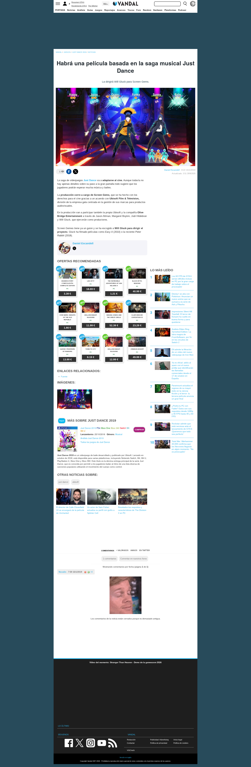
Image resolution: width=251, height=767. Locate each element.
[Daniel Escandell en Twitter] (74, 248)
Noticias (71, 10)
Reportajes (109, 10)
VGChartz (131, 750)
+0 (91, 572)
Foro (138, 10)
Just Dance (90, 180)
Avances (121, 10)
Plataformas (170, 10)
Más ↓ (105, 4)
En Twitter (144, 550)
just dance (63, 482)
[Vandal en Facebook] (68, 743)
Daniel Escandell (172, 170)
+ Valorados (122, 550)
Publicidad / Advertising (159, 740)
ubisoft (75, 482)
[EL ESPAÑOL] (193, 4)
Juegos (98, 10)
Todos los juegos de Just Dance (95, 442)
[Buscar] (185, 3)
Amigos (133, 550)
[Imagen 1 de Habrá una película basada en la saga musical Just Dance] (74, 399)
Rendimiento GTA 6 (79, 6)
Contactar (131, 743)
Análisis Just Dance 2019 (92, 438)
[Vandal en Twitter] (79, 743)
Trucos (131, 10)
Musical (118, 434)
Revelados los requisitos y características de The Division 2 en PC (132, 510)
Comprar (139, 430)
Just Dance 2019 (88, 428)
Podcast (182, 10)
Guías (90, 10)
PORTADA (60, 10)
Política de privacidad (158, 743)
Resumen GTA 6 (77, 2)
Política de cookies (180, 743)
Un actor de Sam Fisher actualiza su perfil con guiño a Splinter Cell (100, 510)
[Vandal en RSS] (112, 743)
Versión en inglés (125, 757)
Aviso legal (177, 740)
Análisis (81, 10)
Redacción (131, 740)
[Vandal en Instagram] (90, 743)
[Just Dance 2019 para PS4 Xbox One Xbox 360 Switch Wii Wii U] (67, 439)
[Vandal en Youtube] (101, 743)
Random (147, 10)
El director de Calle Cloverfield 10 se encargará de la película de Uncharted (70, 510)
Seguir (61, 421)
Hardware (157, 10)
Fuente (64, 376)
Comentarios (107, 551)
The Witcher (93, 6)
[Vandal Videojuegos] (125, 3)
